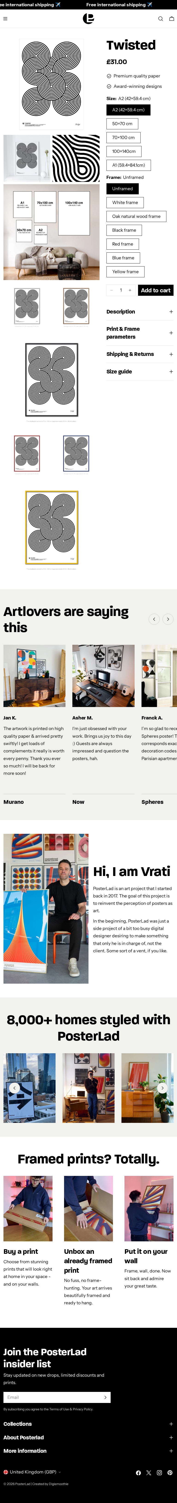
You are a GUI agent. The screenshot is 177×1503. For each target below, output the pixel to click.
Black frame (124, 230)
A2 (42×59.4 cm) (128, 109)
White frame (125, 202)
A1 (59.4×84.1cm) (128, 165)
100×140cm (124, 151)
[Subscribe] (105, 1397)
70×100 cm (123, 137)
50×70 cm (122, 123)
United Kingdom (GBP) (33, 1472)
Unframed (122, 188)
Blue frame (123, 257)
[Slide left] (154, 619)
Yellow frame (125, 271)
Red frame (122, 244)
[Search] (160, 18)
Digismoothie (58, 1484)
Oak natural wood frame (136, 216)
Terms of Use (59, 1409)
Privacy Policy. (83, 1409)
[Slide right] (168, 619)
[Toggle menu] (5, 18)
